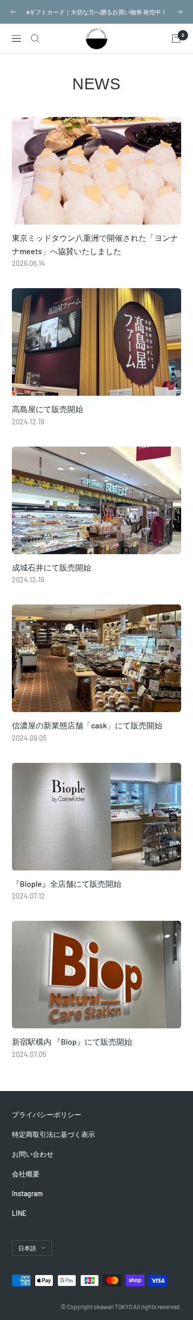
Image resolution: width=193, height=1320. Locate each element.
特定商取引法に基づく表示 (53, 1134)
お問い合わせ (32, 1154)
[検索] (35, 38)
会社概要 (26, 1173)
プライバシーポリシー (46, 1114)
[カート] (176, 38)
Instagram (27, 1193)
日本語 (27, 1248)
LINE (19, 1213)
